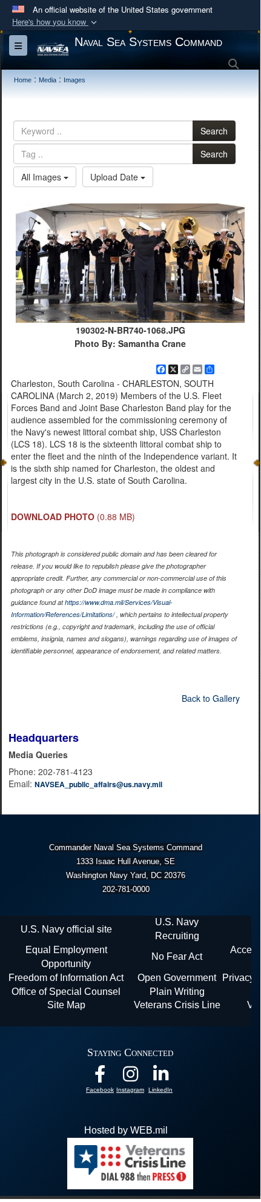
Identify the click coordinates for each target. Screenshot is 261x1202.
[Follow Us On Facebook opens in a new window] (100, 1077)
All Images (42, 177)
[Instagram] (130, 1077)
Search (214, 131)
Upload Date (115, 177)
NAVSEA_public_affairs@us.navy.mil (98, 784)
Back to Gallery (211, 698)
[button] (55, 22)
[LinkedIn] (160, 1077)
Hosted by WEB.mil (126, 1130)
